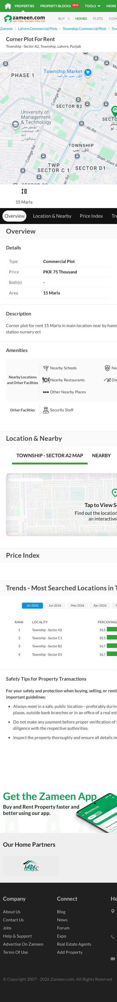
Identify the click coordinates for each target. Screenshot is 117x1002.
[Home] (8, 6)
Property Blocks (59, 6)
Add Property (69, 952)
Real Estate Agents (74, 944)
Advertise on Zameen (23, 944)
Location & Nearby (52, 216)
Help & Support (17, 935)
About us (11, 911)
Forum (63, 927)
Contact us (13, 919)
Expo (61, 935)
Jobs (7, 927)
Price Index (91, 216)
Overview (14, 216)
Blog (61, 911)
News (62, 919)
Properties (24, 6)
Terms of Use (15, 952)
